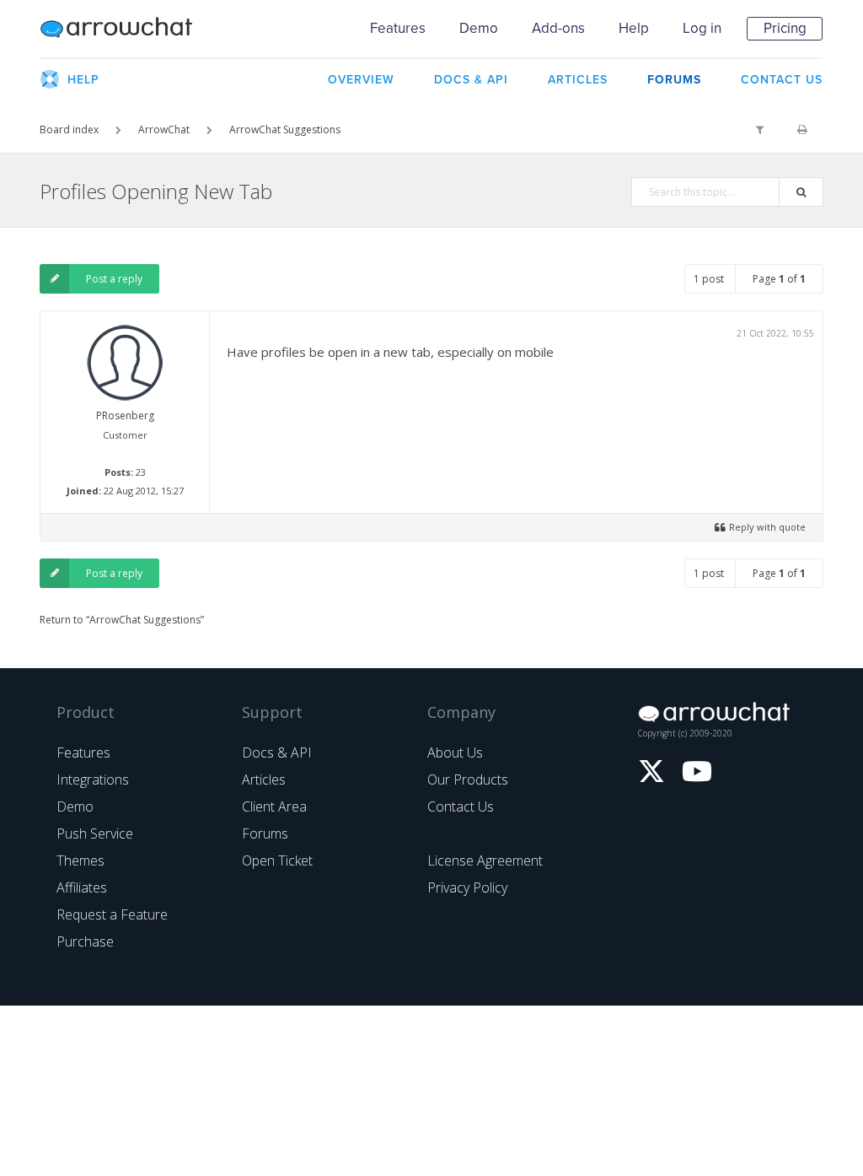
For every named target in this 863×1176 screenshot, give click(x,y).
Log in (702, 28)
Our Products (467, 779)
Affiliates (81, 887)
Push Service (94, 833)
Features (398, 28)
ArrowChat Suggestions (284, 129)
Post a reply (114, 279)
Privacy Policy (467, 887)
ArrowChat (127, 28)
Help (634, 28)
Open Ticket (277, 860)
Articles (264, 779)
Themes (80, 860)
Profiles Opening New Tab (156, 191)
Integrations (92, 779)
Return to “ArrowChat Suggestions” (122, 619)
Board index (69, 129)
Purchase (85, 941)
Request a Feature (112, 914)
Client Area (274, 806)
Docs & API (277, 752)
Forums (265, 833)
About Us (455, 752)
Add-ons (558, 28)
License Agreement (485, 860)
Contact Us (460, 806)
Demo (478, 28)
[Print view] (801, 129)
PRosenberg (125, 415)
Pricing (785, 28)
